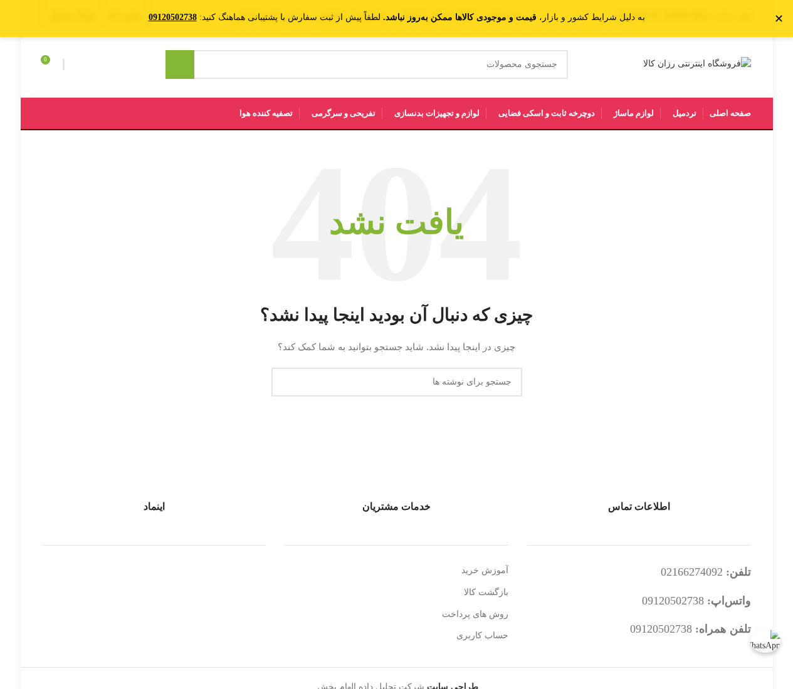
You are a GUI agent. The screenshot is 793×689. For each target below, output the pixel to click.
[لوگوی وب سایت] (697, 63)
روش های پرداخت (475, 614)
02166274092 (692, 572)
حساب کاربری (482, 635)
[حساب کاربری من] (76, 64)
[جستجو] (179, 64)
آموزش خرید (484, 570)
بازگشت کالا (486, 592)
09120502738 (673, 600)
